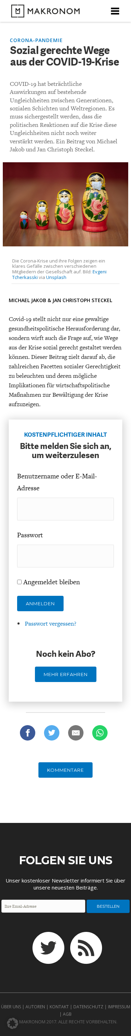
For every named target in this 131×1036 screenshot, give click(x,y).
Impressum (119, 1007)
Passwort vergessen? (50, 623)
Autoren (35, 1007)
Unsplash (56, 277)
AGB (67, 1014)
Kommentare (65, 770)
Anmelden (40, 603)
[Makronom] (43, 13)
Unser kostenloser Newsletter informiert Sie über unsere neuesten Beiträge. (65, 884)
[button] (12, 1023)
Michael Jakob (27, 300)
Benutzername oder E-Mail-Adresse (57, 482)
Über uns (11, 1007)
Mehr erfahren (66, 674)
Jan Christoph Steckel (82, 300)
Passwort (30, 535)
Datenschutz (88, 1007)
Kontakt (59, 1007)
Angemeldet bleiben (51, 582)
